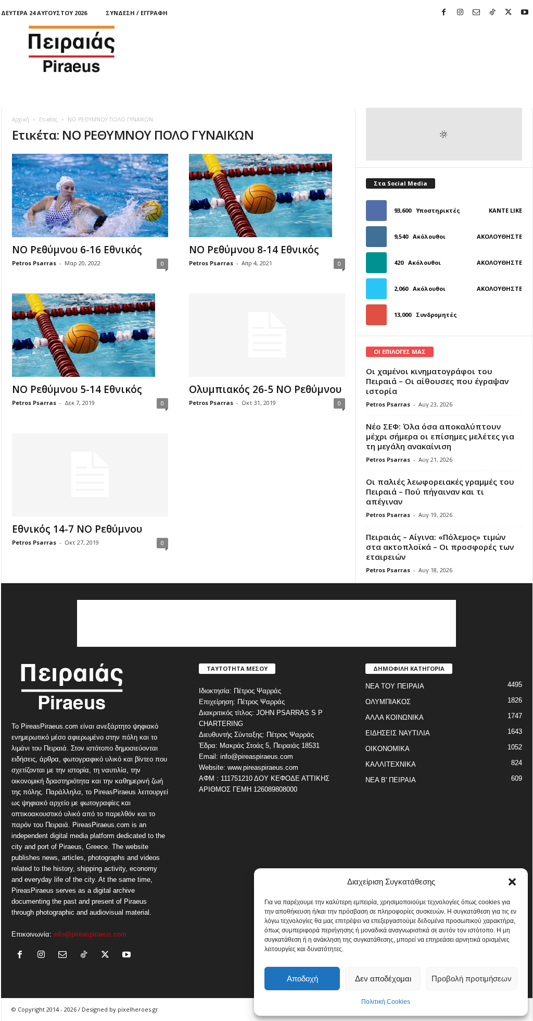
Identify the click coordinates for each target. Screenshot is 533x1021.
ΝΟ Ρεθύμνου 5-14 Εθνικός (77, 389)
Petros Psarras (34, 263)
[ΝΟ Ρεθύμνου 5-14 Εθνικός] (90, 335)
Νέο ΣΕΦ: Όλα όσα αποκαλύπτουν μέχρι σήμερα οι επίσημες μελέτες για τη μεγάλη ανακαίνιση (440, 436)
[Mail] (476, 12)
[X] (508, 12)
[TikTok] (492, 12)
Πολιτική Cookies (385, 1001)
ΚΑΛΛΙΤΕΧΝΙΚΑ (390, 764)
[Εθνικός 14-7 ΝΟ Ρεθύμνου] (90, 474)
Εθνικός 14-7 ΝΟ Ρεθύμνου (77, 529)
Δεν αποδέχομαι (383, 978)
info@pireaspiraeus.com (90, 934)
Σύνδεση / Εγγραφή (137, 13)
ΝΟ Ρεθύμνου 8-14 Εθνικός (254, 249)
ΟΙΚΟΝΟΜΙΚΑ (387, 749)
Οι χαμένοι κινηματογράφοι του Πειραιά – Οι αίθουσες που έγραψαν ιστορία (437, 381)
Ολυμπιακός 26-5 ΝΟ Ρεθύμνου (265, 389)
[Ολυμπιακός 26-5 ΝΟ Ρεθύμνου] (267, 335)
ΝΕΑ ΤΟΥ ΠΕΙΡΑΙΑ (394, 686)
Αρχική (20, 119)
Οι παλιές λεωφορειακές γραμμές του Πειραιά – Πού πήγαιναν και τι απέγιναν (440, 491)
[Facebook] (444, 12)
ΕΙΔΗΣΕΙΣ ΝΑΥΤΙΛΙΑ (397, 733)
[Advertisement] (343, 49)
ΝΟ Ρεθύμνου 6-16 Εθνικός (77, 249)
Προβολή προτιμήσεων (472, 978)
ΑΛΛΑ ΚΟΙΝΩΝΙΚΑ (394, 717)
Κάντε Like (505, 210)
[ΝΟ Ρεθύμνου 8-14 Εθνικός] (267, 195)
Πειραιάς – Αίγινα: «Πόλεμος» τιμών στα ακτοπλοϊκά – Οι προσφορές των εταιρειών (440, 547)
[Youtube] (524, 12)
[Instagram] (460, 12)
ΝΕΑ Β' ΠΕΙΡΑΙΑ (390, 780)
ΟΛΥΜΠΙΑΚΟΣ (388, 702)
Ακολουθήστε (499, 236)
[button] (512, 882)
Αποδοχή (302, 978)
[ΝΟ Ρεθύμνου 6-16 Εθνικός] (90, 195)
